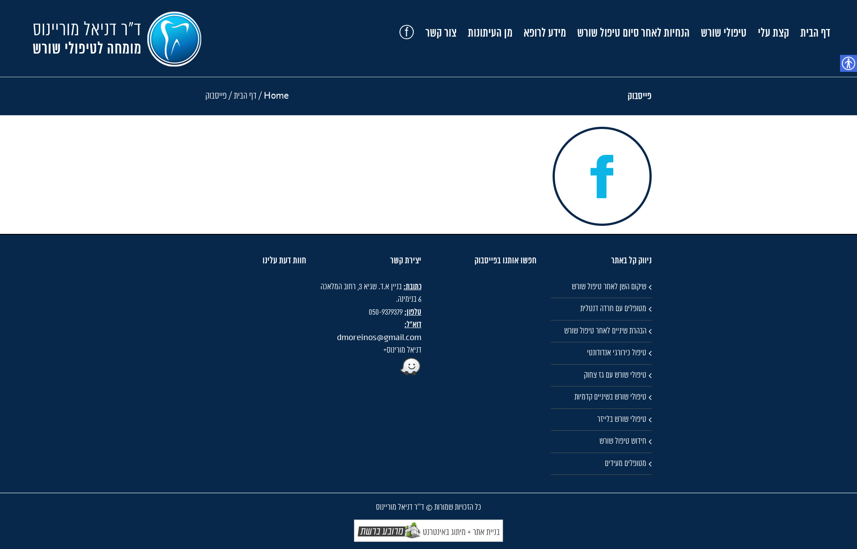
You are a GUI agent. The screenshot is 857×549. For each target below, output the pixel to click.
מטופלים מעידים (625, 463)
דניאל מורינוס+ (402, 350)
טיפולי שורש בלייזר (621, 419)
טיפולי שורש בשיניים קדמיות (610, 397)
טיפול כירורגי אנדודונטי (616, 353)
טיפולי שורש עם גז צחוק (615, 375)
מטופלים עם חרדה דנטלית (613, 308)
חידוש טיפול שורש (622, 441)
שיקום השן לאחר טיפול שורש (609, 287)
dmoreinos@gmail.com (379, 337)
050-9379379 (386, 312)
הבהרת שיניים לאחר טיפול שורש (605, 331)
